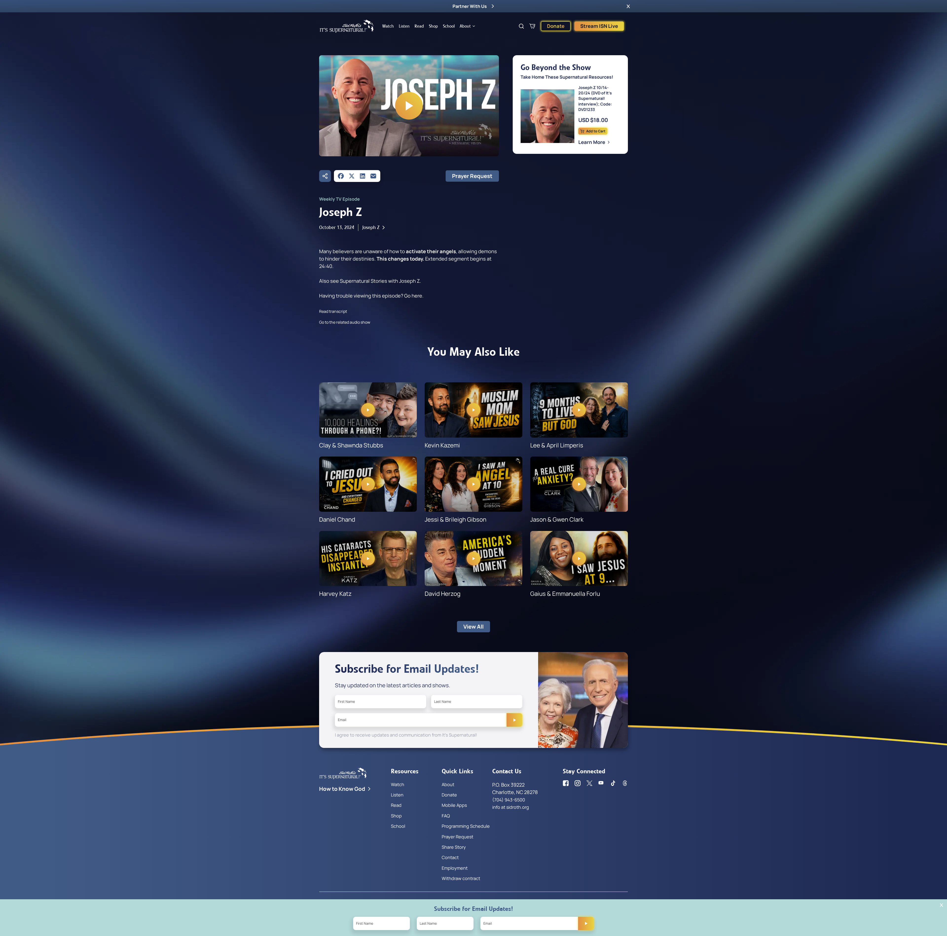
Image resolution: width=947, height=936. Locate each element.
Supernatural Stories (363, 281)
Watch (388, 26)
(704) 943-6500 (508, 800)
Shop (433, 26)
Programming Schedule (466, 826)
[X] (352, 176)
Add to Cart (595, 131)
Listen (404, 26)
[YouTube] (601, 783)
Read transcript (333, 311)
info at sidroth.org (510, 807)
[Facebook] (341, 176)
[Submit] (514, 719)
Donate (556, 26)
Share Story (454, 847)
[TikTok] (613, 783)
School (449, 26)
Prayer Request (472, 176)
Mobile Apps (454, 805)
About (465, 26)
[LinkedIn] (362, 176)
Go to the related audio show (344, 322)
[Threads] (625, 783)
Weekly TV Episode (339, 199)
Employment (455, 868)
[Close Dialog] (941, 905)
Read (419, 26)
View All (473, 626)
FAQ (446, 816)
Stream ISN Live (599, 26)
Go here (413, 295)
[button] (628, 6)
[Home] (346, 26)
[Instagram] (578, 783)
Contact (450, 857)
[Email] (373, 176)
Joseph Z (371, 227)
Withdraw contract (461, 878)
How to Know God (342, 789)
